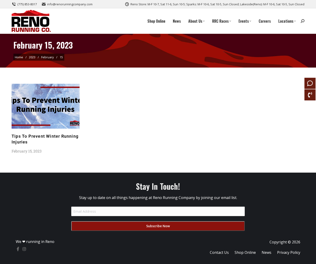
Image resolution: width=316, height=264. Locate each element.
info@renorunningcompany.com (70, 4)
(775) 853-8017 (27, 4)
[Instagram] (24, 249)
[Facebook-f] (18, 249)
